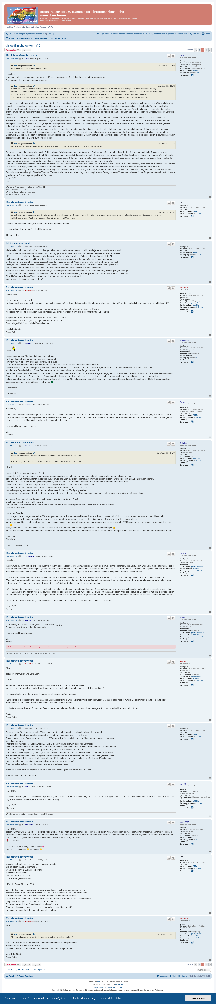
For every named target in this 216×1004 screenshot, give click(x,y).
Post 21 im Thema (12, 404)
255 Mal (199, 571)
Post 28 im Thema (12, 825)
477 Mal (199, 803)
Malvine (182, 618)
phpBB (99, 981)
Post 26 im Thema (12, 728)
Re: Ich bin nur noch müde (20, 442)
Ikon (15, 66)
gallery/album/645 (197, 633)
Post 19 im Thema (12, 290)
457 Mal (199, 460)
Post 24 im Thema (12, 620)
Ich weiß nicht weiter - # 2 (22, 45)
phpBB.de (119, 984)
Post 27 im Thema (12, 787)
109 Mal (199, 72)
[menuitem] (206, 34)
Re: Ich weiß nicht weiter (21, 55)
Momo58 (183, 784)
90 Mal (195, 70)
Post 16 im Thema (12, 59)
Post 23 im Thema (12, 556)
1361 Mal (196, 458)
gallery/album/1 (196, 303)
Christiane (183, 443)
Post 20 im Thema (12, 343)
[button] (195, 50)
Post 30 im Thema (12, 921)
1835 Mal (196, 635)
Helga (182, 55)
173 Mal (196, 569)
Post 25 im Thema (12, 664)
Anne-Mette (184, 288)
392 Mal (196, 801)
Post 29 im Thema (12, 860)
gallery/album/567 (197, 567)
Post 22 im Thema (12, 446)
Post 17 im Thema (12, 205)
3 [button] (206, 49)
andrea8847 (184, 822)
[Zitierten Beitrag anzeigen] (33, 65)
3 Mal (195, 211)
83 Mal (198, 417)
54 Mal (195, 415)
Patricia (182, 402)
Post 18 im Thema (12, 246)
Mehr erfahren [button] (115, 998)
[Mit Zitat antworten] (169, 56)
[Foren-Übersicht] (22, 14)
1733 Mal (199, 637)
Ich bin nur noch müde (18, 243)
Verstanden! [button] (198, 998)
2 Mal (198, 213)
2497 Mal (199, 307)
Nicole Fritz (184, 553)
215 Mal (196, 305)
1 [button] (199, 49)
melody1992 (184, 340)
